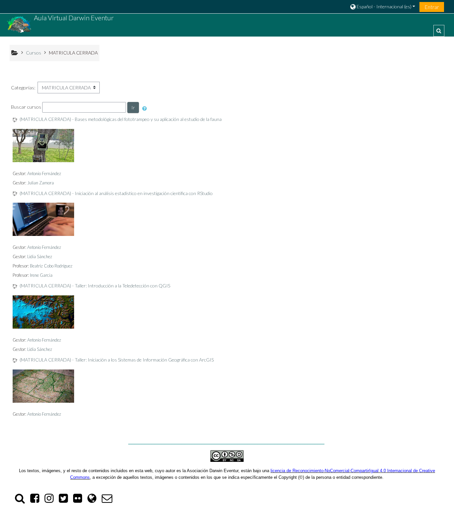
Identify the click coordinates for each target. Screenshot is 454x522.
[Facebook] (35, 500)
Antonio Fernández (44, 173)
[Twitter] (63, 500)
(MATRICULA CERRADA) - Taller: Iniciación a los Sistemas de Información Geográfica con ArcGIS (117, 360)
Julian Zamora (40, 182)
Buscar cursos (26, 107)
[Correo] (108, 500)
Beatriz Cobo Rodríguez (51, 265)
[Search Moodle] (19, 500)
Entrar (431, 7)
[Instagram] (49, 500)
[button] (382, 6)
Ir (133, 107)
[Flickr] (77, 500)
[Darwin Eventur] (92, 500)
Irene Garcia (41, 275)
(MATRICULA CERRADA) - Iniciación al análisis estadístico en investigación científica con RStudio (116, 193)
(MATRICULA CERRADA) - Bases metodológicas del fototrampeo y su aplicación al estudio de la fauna (121, 119)
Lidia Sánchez (39, 256)
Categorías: (23, 87)
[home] (19, 24)
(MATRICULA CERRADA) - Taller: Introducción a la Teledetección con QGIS (95, 285)
